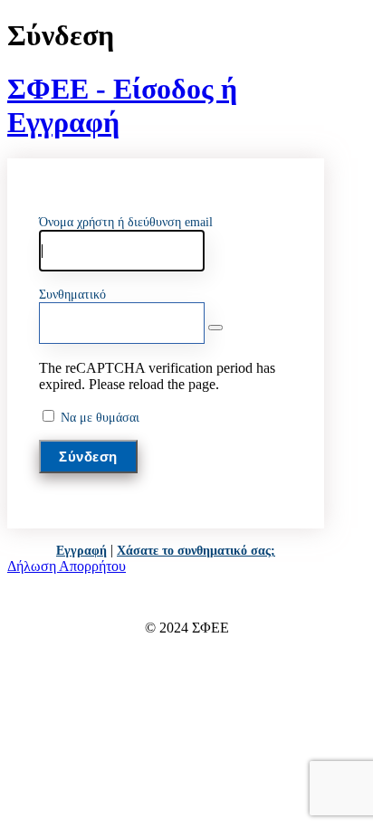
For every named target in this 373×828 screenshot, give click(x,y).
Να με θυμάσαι (100, 417)
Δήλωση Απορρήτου (66, 566)
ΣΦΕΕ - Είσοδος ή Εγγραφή (122, 105)
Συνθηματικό (72, 294)
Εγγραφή (81, 550)
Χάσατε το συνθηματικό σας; (196, 550)
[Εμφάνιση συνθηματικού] (215, 327)
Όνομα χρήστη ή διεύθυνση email (126, 222)
